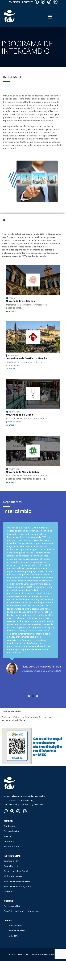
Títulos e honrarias (13, 876)
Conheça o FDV (11, 860)
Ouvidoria (14, 935)
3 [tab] (37, 696)
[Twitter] (12, 811)
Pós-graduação (11, 831)
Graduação (9, 826)
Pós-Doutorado (11, 846)
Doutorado (9, 841)
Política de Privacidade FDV (17, 881)
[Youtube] (18, 811)
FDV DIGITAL (14, 2)
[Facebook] (6, 811)
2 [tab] (33, 696)
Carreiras (8, 891)
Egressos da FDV (12, 906)
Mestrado (8, 836)
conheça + (11, 311)
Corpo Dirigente (11, 866)
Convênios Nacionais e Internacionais (22, 911)
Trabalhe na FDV (17, 930)
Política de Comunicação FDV (18, 886)
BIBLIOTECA (27, 2)
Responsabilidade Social (16, 871)
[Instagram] (25, 811)
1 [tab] (29, 696)
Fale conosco (15, 925)
